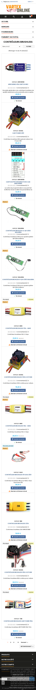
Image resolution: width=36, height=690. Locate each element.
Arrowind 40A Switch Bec (18, 84)
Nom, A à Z (12, 46)
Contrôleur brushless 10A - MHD (18, 328)
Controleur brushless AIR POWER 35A (18, 621)
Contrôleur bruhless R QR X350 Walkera (18, 279)
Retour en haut (27, 646)
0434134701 (14, 1)
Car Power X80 (18, 133)
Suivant (24, 642)
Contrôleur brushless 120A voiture (18, 377)
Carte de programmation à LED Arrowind (18, 182)
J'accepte (4, 679)
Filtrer (28, 46)
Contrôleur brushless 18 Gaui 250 (18, 475)
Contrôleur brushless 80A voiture (18, 572)
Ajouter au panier (18, 97)
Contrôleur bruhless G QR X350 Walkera (18, 231)
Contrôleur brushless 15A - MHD (18, 426)
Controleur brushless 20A (18, 523)
